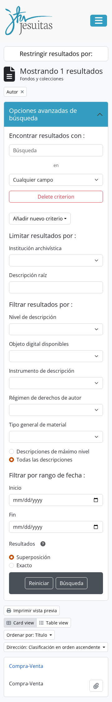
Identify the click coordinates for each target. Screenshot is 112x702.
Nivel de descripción (32, 317)
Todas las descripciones (44, 459)
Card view (23, 623)
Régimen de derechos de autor (45, 397)
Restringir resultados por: (56, 53)
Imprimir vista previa (34, 611)
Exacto (24, 565)
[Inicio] (31, 21)
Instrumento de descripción (41, 370)
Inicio (15, 487)
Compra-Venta (26, 666)
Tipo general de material (37, 424)
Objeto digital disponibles (39, 344)
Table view (56, 623)
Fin (12, 514)
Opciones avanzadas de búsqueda (43, 114)
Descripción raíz (28, 275)
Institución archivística (35, 248)
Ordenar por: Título (27, 635)
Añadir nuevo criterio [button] (38, 218)
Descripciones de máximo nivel (52, 451)
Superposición (33, 557)
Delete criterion (56, 196)
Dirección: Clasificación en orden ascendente (54, 647)
